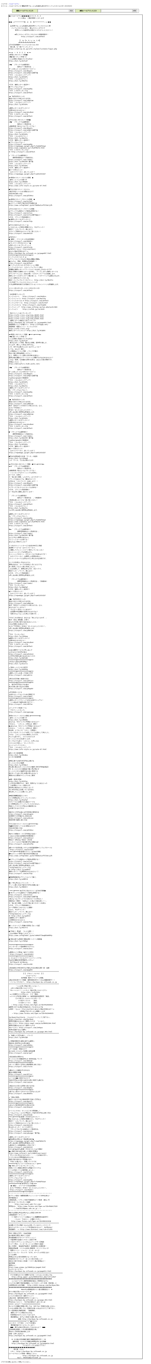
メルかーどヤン (14, 4)
